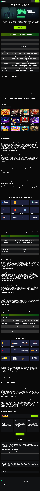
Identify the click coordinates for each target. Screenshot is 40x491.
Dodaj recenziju (34, 415)
